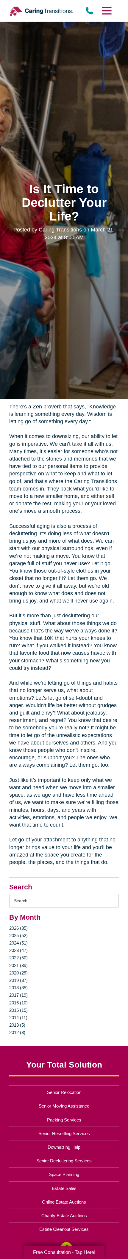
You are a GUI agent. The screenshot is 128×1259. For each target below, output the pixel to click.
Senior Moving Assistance (64, 1105)
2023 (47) (18, 950)
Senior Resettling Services (64, 1133)
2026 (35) (18, 928)
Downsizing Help (64, 1147)
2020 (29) (18, 972)
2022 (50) (18, 957)
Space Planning (64, 1174)
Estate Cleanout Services (64, 1229)
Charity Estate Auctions (64, 1215)
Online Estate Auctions (64, 1201)
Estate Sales (64, 1188)
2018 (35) (18, 987)
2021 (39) (18, 965)
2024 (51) (18, 942)
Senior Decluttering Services (64, 1160)
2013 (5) (17, 1025)
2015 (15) (18, 1010)
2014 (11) (18, 1017)
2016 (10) (18, 1002)
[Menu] (106, 10)
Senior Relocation (64, 1092)
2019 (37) (18, 980)
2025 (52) (18, 935)
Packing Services (64, 1119)
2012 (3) (17, 1032)
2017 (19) (18, 995)
